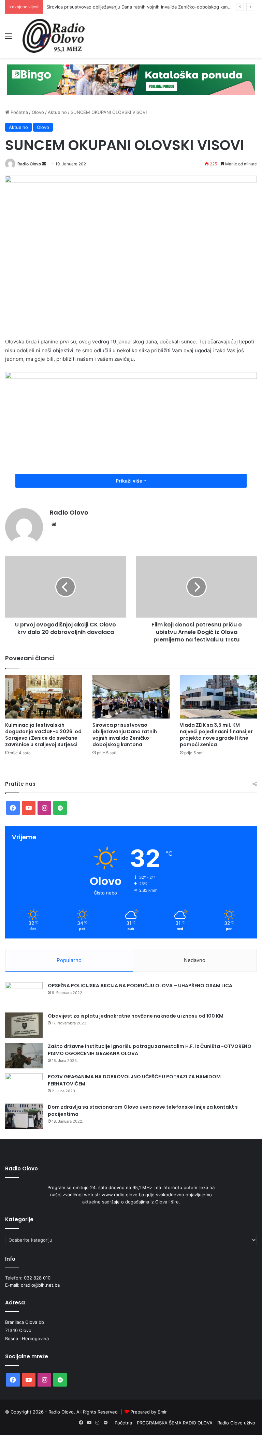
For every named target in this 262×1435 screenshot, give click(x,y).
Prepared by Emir (148, 1412)
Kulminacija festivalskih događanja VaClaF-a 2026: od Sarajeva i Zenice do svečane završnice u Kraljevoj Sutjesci (43, 735)
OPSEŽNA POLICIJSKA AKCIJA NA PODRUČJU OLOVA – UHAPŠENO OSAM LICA (140, 985)
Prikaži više (129, 481)
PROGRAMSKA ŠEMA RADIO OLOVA (175, 1422)
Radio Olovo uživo (236, 1422)
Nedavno (194, 960)
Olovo (38, 112)
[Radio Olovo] (54, 36)
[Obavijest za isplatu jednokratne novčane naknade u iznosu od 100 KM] (24, 1025)
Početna (18, 112)
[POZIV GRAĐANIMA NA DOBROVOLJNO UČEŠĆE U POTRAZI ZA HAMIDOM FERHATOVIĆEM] (24, 1086)
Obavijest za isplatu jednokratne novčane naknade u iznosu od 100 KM (135, 1015)
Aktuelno (57, 112)
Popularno (69, 960)
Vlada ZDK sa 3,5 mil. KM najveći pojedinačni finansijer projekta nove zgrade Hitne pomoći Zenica (216, 735)
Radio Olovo (29, 163)
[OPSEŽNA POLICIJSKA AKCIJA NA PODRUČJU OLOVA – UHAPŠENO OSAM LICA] (24, 995)
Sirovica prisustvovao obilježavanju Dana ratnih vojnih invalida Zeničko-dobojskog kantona (141, 7)
